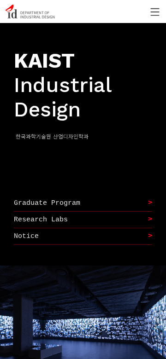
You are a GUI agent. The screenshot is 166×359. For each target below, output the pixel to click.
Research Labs (41, 220)
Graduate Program (47, 203)
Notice (26, 236)
